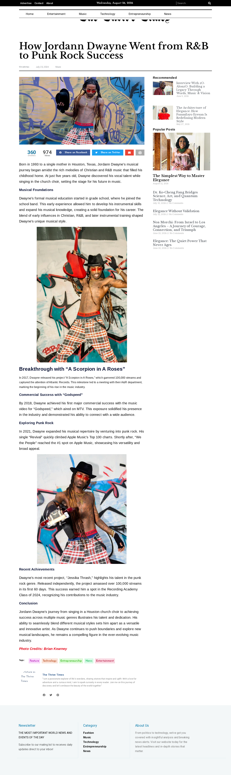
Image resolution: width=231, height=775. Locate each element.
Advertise (26, 3)
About (49, 3)
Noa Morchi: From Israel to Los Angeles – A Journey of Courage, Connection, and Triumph (179, 226)
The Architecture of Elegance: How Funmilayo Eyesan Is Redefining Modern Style (191, 114)
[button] (73, 153)
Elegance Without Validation (176, 211)
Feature (34, 661)
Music (83, 14)
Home (30, 14)
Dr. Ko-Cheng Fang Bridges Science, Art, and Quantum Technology (175, 196)
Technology (107, 14)
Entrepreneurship (140, 14)
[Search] (209, 3)
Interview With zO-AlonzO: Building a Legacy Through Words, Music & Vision (193, 88)
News (167, 14)
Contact (38, 3)
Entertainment (56, 14)
